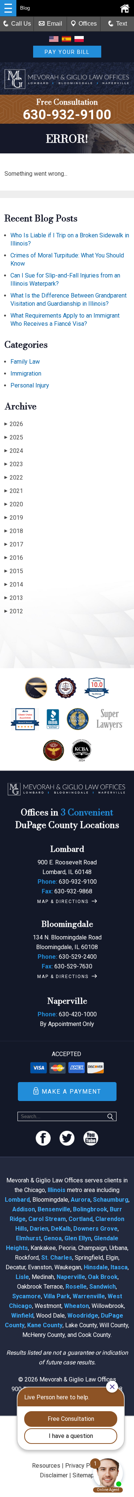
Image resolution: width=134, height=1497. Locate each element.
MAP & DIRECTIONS (63, 901)
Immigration (25, 373)
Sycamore (26, 1296)
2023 (13, 464)
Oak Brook (103, 1276)
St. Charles (56, 1257)
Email (54, 23)
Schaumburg (110, 1199)
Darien (39, 1228)
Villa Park (57, 1296)
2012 (13, 611)
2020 (13, 504)
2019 (13, 517)
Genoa (53, 1238)
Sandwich (102, 1286)
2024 (13, 450)
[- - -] (8, 8)
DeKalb (61, 1228)
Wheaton (76, 1305)
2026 (13, 424)
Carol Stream (47, 1218)
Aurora (80, 1199)
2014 (13, 584)
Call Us (21, 23)
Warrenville (89, 1296)
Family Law (25, 361)
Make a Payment (71, 1091)
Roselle (76, 1286)
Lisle (22, 1276)
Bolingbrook (90, 1209)
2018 (13, 531)
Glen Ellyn (77, 1238)
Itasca (119, 1267)
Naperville (71, 1276)
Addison (23, 1209)
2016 (13, 557)
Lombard (17, 1199)
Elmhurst (28, 1238)
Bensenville (54, 1209)
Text (121, 23)
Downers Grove (95, 1228)
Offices (88, 23)
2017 (13, 544)
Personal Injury (29, 385)
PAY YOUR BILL (67, 52)
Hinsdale (96, 1267)
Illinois (57, 1190)
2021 (13, 490)
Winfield (22, 1315)
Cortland (80, 1218)
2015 (13, 571)
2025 (13, 437)
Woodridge (82, 1315)
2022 (13, 477)
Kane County (45, 1325)
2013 (13, 597)
